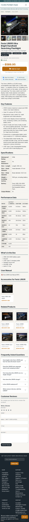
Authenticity (5, 504)
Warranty (18, 476)
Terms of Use (6, 508)
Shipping (18, 474)
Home (2, 11)
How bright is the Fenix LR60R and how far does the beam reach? (13, 361)
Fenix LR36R (20, 324)
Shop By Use (6, 487)
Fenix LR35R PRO (21, 344)
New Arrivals (6, 485)
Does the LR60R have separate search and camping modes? (12, 367)
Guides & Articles (20, 495)
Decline (23, 520)
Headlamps (5, 474)
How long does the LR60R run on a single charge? (13, 373)
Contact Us (18, 496)
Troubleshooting (20, 489)
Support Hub (19, 472)
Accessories (5, 484)
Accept (25, 517)
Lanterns (4, 476)
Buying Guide (19, 485)
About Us (5, 503)
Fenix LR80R (5, 324)
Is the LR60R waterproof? (10, 384)
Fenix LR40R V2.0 (7, 344)
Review (3, 432)
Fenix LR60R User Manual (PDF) (11, 274)
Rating (3, 407)
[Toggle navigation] (26, 4)
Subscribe (14, 463)
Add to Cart (16, 69)
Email (9, 419)
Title (2, 426)
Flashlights (7, 11)
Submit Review (6, 445)
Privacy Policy (6, 506)
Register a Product (20, 478)
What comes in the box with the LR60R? (12, 389)
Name (3, 413)
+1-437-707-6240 (20, 514)
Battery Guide (19, 487)
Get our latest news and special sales (14, 455)
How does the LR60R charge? (11, 379)
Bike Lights (5, 478)
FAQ (16, 484)
